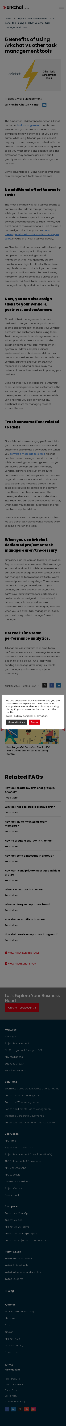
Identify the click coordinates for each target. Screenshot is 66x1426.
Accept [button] (34, 722)
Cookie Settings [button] (16, 722)
